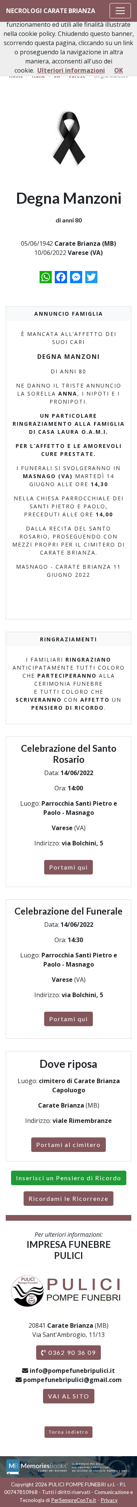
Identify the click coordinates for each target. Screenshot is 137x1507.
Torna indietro (68, 1432)
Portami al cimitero (68, 1144)
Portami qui (68, 867)
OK (118, 70)
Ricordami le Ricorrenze (68, 1198)
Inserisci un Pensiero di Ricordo (68, 1177)
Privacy (109, 1500)
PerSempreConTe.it (73, 1500)
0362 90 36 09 (71, 1352)
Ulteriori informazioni (71, 70)
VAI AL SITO (68, 1396)
